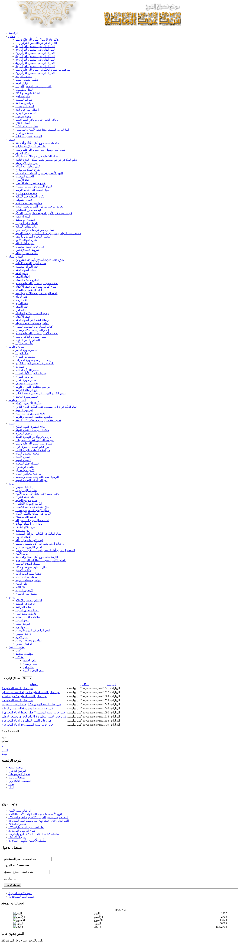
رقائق (11, 597)
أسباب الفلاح (22, 123)
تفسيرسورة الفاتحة (26, 396)
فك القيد (20, 587)
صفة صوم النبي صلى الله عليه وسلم (36, 283)
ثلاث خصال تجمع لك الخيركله (32, 520)
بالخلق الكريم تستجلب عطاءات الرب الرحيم (40, 560)
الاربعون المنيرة (24, 590)
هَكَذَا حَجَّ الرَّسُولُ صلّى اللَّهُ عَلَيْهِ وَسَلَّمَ (37, 39)
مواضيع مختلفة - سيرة (28, 473)
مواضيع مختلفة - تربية (28, 580)
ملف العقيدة (29, 660)
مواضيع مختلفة (24, 103)
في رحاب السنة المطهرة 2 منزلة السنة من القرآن (31, 692)
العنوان (34, 684)
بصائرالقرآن (22, 353)
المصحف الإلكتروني (19, 780)
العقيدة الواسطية (25, 219)
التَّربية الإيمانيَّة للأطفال (28, 503)
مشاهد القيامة (23, 76)
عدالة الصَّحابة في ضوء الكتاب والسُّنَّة (37, 156)
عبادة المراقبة (23, 607)
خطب (11, 36)
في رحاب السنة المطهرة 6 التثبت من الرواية (27, 708)
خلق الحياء (21, 583)
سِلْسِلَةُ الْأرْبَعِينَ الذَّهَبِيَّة (28, 403)
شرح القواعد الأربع (26, 239)
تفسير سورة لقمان (26, 380)
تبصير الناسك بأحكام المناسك (32, 313)
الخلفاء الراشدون (25, 466)
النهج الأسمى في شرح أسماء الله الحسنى (39, 173)
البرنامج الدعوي (17, 770)
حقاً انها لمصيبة (24, 99)
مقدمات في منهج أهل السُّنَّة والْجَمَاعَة (37, 143)
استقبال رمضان (24, 106)
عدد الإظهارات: (13, 678)
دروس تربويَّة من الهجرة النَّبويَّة (33, 436)
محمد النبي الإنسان (26, 593)
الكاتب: (85, 684)
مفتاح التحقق (11, 871)
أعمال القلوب (23, 536)
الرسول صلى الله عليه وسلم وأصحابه (37, 476)
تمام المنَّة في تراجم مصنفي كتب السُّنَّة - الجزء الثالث (46, 159)
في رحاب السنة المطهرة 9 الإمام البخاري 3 (26, 720)
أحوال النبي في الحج (27, 109)
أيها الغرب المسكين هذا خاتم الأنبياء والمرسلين (42, 129)
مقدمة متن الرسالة (26, 253)
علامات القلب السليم (27, 617)
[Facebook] (4, 795)
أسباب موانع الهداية (26, 500)
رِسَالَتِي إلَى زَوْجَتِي (26, 490)
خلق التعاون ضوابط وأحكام (31, 567)
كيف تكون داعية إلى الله (29, 540)
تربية (11, 483)
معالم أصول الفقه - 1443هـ (30, 263)
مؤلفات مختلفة (24, 653)
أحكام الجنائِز (22, 153)
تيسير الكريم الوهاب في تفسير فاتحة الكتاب (40, 393)
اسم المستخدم (12, 858)
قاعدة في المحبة (25, 603)
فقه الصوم (21, 303)
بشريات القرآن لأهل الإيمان (31, 373)
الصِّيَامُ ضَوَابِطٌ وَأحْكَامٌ (27, 93)
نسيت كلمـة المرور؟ (20, 893)
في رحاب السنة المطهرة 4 (17, 700)
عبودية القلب (22, 623)
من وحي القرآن (24, 376)
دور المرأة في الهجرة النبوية (31, 480)
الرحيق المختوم (24, 433)
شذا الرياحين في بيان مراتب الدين (34, 229)
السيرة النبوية (23, 460)
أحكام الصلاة (22, 276)
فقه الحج (20, 309)
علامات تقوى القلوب (27, 610)
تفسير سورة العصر (26, 350)
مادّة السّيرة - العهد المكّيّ (30, 426)
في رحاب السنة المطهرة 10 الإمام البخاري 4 (27, 724)
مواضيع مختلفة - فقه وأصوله (32, 323)
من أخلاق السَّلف (25, 526)
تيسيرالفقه (21, 273)
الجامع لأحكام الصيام (27, 279)
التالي (4, 750)
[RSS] (18, 795)
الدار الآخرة (21, 637)
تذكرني (8, 878)
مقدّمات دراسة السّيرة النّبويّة (32, 430)
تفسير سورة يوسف (26, 383)
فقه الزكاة (21, 299)
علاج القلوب (22, 620)
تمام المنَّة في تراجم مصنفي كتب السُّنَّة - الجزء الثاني (45, 406)
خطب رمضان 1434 (26, 126)
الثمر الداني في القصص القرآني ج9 (35, 46)
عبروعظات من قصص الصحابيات (34, 440)
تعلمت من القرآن (25, 356)
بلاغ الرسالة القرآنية (26, 390)
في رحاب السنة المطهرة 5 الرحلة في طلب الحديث (31, 704)
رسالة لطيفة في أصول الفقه (32, 320)
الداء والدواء (22, 627)
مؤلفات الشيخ (16, 647)
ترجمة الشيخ (15, 767)
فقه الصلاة (21, 306)
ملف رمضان (29, 663)
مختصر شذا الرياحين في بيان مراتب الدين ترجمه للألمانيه (48, 233)
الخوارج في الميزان (26, 223)
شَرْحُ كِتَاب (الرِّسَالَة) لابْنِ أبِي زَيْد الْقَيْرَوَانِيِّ (39, 259)
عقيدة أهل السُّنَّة (24, 243)
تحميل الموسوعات (19, 774)
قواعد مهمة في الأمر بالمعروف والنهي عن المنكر (43, 213)
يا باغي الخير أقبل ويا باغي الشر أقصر (36, 119)
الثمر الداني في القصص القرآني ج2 (35, 73)
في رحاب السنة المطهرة (29, 246)
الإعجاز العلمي (23, 643)
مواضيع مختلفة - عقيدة (28, 203)
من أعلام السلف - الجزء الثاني (32, 450)
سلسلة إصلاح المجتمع (28, 563)
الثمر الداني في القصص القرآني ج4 (35, 62)
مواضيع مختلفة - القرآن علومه (32, 386)
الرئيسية (13, 32)
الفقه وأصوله (16, 256)
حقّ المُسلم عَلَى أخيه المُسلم (32, 506)
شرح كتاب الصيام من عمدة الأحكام (35, 286)
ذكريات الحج (22, 96)
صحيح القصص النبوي (27, 453)
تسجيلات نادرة (16, 777)
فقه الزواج (21, 296)
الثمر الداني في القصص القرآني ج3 (35, 66)
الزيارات (111, 684)
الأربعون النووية (24, 410)
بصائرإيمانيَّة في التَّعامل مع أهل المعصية (38, 533)
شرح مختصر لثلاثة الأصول (30, 183)
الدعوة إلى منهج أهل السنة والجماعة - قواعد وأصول (45, 550)
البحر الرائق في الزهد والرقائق (32, 630)
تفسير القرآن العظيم (27, 370)
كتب (18, 650)
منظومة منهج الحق (26, 193)
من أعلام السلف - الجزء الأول (32, 446)
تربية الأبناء (21, 553)
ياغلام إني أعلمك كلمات (28, 523)
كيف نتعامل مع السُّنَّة (27, 166)
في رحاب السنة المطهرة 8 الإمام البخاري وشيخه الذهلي (34, 716)
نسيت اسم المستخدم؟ (21, 896)
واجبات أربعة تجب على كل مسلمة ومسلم (39, 543)
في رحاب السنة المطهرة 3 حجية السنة (24, 696)
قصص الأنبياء (23, 456)
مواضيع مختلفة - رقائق (28, 640)
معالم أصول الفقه (25, 269)
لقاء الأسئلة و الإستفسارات (30, 146)
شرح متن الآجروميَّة (26, 163)
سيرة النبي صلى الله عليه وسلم (33, 443)
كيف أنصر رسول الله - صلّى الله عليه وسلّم (40, 149)
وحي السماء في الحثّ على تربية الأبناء (37, 493)
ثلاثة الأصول (22, 179)
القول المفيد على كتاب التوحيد (32, 189)
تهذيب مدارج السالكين (28, 209)
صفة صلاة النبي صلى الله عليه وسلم (36, 333)
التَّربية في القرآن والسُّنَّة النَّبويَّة (33, 513)
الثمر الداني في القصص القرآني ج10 (36, 42)
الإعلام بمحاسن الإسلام (28, 600)
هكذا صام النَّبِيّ (24, 343)
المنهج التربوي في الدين (29, 546)
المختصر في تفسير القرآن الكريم (34, 363)
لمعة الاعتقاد (22, 216)
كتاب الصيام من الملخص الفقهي (34, 326)
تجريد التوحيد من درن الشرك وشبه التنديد (39, 206)
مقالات (19, 657)
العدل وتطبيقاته (24, 89)
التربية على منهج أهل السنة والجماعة (36, 557)
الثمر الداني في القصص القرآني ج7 (35, 52)
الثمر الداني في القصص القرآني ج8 (35, 49)
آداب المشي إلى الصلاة (28, 289)
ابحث (11, 784)
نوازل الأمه (21, 83)
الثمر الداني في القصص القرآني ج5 (35, 59)
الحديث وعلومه (17, 400)
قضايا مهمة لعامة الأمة (28, 573)
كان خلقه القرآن (24, 496)
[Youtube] (11, 795)
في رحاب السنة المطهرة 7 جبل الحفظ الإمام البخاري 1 (33, 712)
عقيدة (11, 139)
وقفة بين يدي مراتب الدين (30, 413)
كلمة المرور (11, 865)
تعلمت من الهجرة (25, 113)
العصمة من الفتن (25, 133)
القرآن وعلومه (16, 346)
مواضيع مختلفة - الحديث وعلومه (34, 416)
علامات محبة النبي (26, 613)
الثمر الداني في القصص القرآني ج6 (35, 56)
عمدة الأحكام (23, 316)
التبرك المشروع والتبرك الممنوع (34, 186)
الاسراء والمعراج (24, 470)
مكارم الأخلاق (23, 570)
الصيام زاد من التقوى (27, 340)
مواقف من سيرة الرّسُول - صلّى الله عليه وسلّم (42, 69)
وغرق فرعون (23, 116)
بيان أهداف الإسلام (26, 226)
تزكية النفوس (23, 486)
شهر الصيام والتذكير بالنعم (30, 336)
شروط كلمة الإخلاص (27, 249)
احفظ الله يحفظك (25, 516)
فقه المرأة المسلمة (26, 266)
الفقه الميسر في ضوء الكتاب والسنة (36, 293)
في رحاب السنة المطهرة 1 (17, 688)
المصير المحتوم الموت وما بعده (33, 236)
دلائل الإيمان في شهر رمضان (32, 510)
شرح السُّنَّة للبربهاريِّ (27, 169)
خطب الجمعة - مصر (27, 79)
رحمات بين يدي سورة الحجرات (33, 360)
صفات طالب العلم (26, 577)
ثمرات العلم (22, 530)
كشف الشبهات (24, 199)
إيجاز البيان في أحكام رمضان (32, 330)
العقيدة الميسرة (24, 176)
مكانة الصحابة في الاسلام (30, 196)
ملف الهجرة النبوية (33, 670)
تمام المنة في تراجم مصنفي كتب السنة (38, 420)
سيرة (11, 423)
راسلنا (11, 787)
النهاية (4, 753)
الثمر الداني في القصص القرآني (33, 86)
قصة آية (20, 366)
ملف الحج (28, 667)
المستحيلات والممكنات (28, 136)
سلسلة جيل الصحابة (27, 463)
